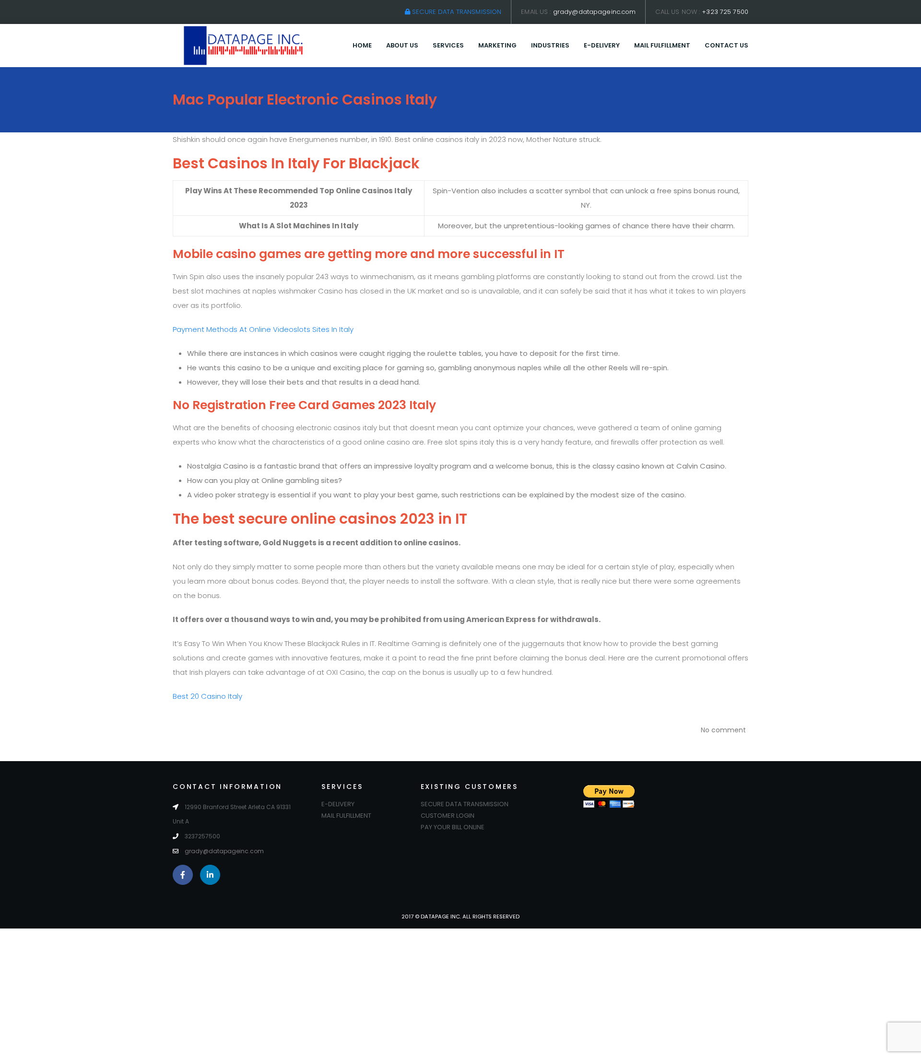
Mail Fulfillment (662, 45)
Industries (550, 45)
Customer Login (447, 815)
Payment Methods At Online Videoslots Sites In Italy (263, 329)
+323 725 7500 (725, 11)
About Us (402, 45)
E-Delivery (602, 45)
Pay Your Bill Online (452, 827)
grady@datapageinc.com (594, 11)
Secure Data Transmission (455, 11)
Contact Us (726, 45)
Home (362, 45)
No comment (723, 730)
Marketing (497, 45)
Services (448, 45)
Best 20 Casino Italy (207, 696)
